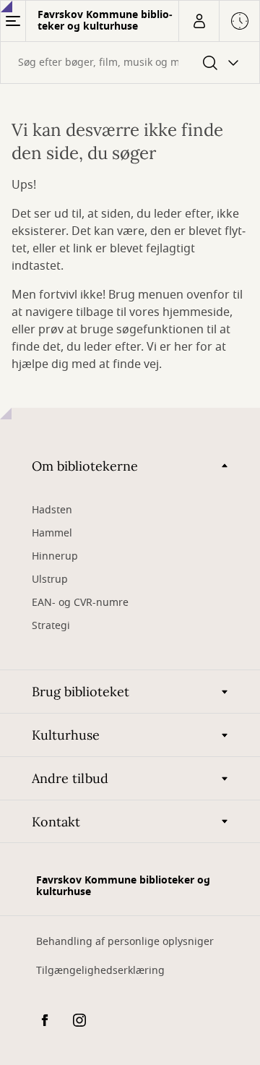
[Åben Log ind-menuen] (198, 21)
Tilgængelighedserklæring (100, 970)
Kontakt (56, 821)
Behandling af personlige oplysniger (125, 941)
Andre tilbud (70, 778)
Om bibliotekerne (85, 466)
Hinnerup (56, 556)
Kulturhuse (66, 735)
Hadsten (52, 510)
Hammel (52, 533)
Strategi (51, 625)
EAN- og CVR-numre (81, 602)
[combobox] (130, 62)
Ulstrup (50, 579)
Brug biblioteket (80, 691)
